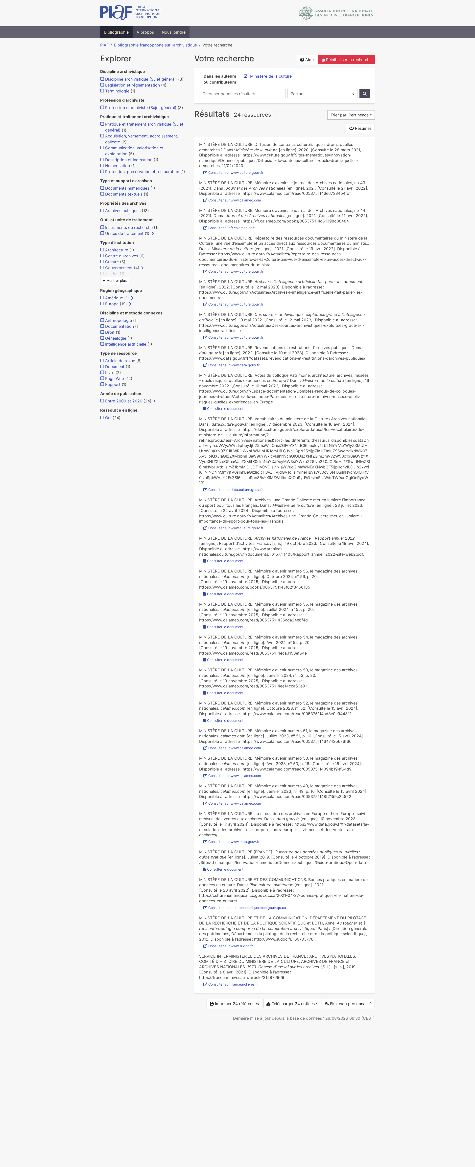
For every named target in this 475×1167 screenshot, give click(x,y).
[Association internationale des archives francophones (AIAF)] (336, 13)
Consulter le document (225, 408)
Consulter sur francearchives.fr (233, 984)
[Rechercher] (364, 93)
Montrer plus (116, 280)
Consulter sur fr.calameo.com (231, 228)
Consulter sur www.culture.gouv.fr (235, 172)
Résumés (363, 128)
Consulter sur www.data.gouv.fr (234, 365)
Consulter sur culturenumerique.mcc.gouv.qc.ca (247, 907)
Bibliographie (116, 32)
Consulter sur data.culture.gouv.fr (235, 489)
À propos (145, 32)
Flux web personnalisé (350, 1003)
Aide (309, 59)
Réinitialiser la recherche (348, 59)
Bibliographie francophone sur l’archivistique (155, 45)
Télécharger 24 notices (292, 1003)
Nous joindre (174, 32)
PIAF (104, 45)
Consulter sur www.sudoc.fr (230, 946)
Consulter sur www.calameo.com (234, 200)
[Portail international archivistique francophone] (130, 13)
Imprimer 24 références (236, 1003)
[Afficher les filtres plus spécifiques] (153, 233)
